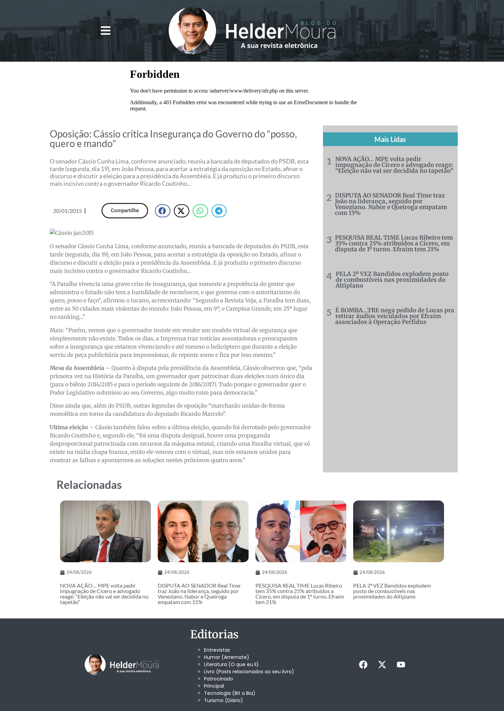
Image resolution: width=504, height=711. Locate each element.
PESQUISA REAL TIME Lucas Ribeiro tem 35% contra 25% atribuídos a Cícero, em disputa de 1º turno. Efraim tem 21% (394, 243)
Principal (214, 686)
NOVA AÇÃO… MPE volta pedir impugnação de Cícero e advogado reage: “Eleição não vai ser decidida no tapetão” (394, 164)
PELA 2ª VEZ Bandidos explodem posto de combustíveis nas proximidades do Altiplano (392, 279)
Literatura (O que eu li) (231, 664)
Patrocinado (218, 678)
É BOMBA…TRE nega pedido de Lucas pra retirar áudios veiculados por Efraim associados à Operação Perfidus (394, 316)
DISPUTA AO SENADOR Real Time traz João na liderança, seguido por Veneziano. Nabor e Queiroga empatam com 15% (391, 204)
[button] (105, 31)
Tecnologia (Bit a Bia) (229, 693)
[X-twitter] (382, 664)
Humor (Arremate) (226, 657)
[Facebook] (363, 664)
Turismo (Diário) (223, 700)
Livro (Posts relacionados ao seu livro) (249, 671)
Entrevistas (217, 650)
